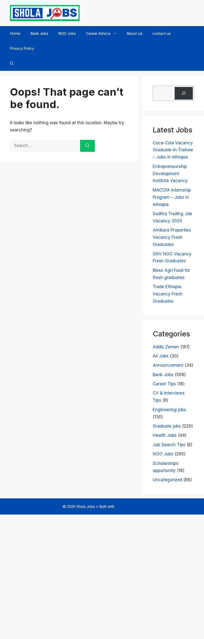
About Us (135, 33)
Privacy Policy (22, 48)
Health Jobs (165, 435)
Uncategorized (167, 479)
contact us (162, 33)
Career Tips (164, 383)
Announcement (168, 365)
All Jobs (161, 356)
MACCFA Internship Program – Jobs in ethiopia (172, 197)
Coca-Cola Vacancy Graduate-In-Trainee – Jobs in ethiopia (173, 150)
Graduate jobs (167, 426)
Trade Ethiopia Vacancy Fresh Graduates (168, 294)
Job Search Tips (169, 444)
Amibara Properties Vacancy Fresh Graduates (172, 237)
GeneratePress (128, 506)
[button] (12, 63)
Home (15, 33)
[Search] (87, 146)
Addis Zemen (166, 346)
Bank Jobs (39, 33)
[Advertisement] (102, 576)
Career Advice (98, 33)
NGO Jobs (67, 33)
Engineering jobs (169, 409)
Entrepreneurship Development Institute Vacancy (170, 173)
